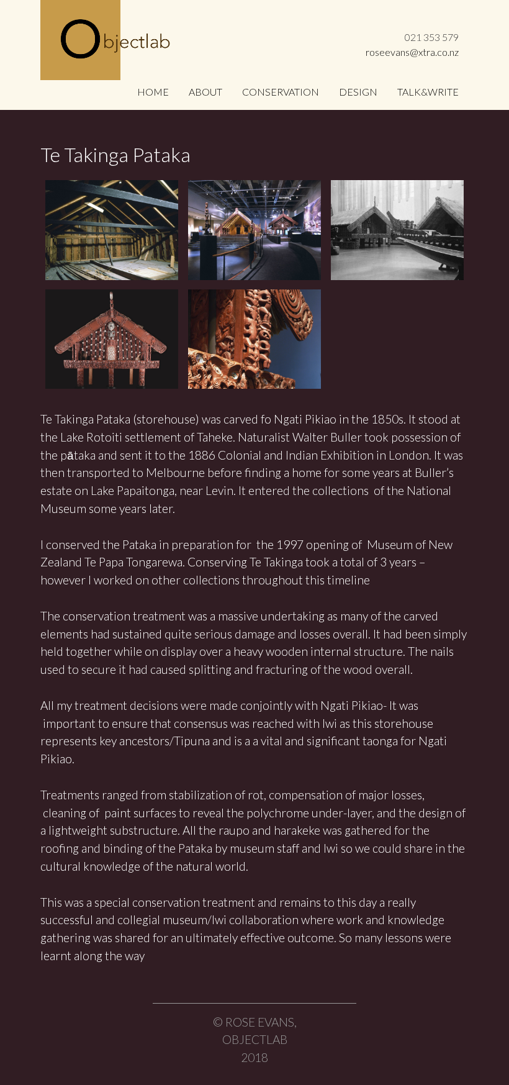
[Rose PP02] (111, 229)
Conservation (280, 92)
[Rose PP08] (254, 229)
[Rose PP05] (397, 229)
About (205, 92)
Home (153, 92)
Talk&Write (428, 92)
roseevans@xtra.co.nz (412, 52)
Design (358, 92)
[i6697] (111, 339)
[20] (254, 339)
